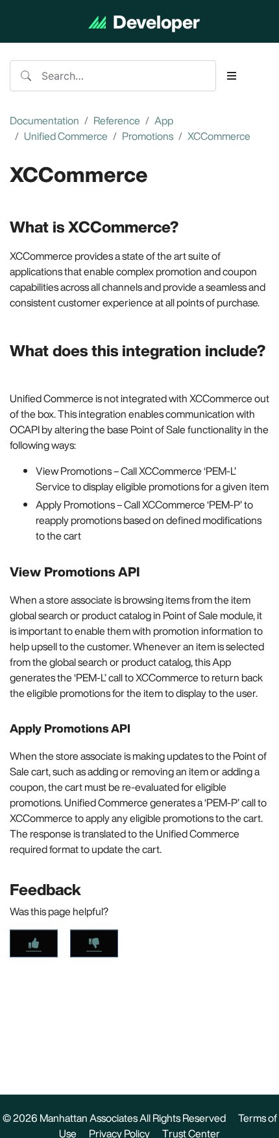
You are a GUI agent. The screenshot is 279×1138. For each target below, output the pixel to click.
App (163, 120)
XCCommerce (219, 136)
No (94, 943)
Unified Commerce (66, 136)
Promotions (147, 136)
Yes (34, 943)
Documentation (44, 120)
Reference (116, 120)
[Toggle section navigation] (231, 76)
